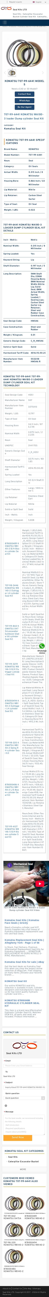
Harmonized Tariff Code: (16, 353)
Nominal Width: (11, 246)
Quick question (12, 1093)
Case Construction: (13, 327)
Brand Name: (10, 149)
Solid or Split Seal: (13, 347)
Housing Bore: (11, 181)
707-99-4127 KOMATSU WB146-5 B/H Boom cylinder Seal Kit (12, 831)
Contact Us (17, 1289)
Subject (8, 1082)
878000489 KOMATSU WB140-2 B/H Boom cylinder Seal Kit (12, 548)
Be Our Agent (24, 107)
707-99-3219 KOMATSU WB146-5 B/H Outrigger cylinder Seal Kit (12, 669)
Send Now (18, 1137)
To (6, 1072)
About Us (7, 1289)
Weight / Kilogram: (13, 335)
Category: (9, 166)
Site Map (27, 1289)
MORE (23, 1169)
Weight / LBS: (11, 210)
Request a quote (15, 2)
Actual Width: (11, 172)
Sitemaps (36, 1289)
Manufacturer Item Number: (13, 360)
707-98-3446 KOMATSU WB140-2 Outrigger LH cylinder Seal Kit (12, 590)
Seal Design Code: (12, 321)
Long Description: (12, 274)
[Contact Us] (42, 648)
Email (7, 1061)
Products (12, 27)
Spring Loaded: (11, 254)
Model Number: (12, 155)
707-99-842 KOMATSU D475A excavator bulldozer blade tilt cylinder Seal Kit (12, 633)
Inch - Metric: (10, 240)
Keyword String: (11, 260)
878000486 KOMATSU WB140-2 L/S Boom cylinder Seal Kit (12, 789)
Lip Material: (10, 189)
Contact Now (24, 94)
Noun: (7, 160)
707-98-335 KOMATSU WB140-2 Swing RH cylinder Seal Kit (12, 748)
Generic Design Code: (14, 341)
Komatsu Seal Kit (24, 27)
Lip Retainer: (11, 195)
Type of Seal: (11, 204)
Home (4, 27)
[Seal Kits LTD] (6, 8)
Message (8, 1112)
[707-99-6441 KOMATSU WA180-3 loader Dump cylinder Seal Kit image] (24, 55)
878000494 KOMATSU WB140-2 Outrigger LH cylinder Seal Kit (12, 706)
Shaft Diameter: (11, 266)
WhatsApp (24, 100)
